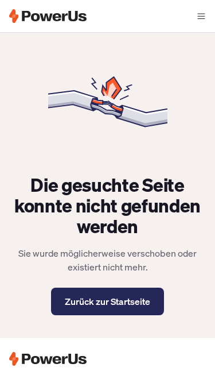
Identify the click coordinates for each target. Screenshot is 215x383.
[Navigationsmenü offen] (201, 16)
